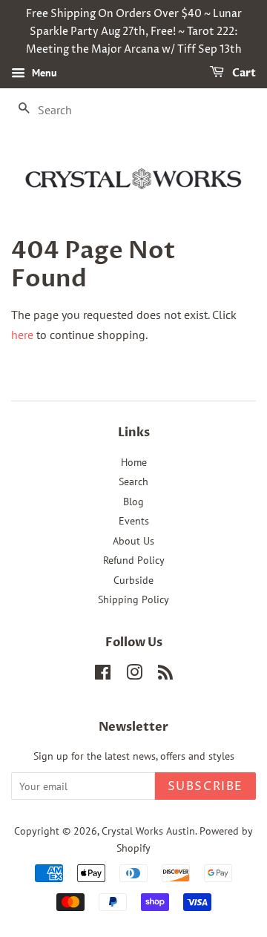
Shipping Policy (133, 599)
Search (133, 481)
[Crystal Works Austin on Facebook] (102, 675)
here (22, 334)
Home (134, 462)
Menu (43, 73)
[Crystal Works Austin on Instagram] (134, 675)
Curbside (133, 580)
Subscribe (205, 786)
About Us (133, 541)
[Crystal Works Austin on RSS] (165, 675)
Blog (133, 501)
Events (134, 520)
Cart (243, 74)
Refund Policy (134, 560)
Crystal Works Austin (148, 831)
